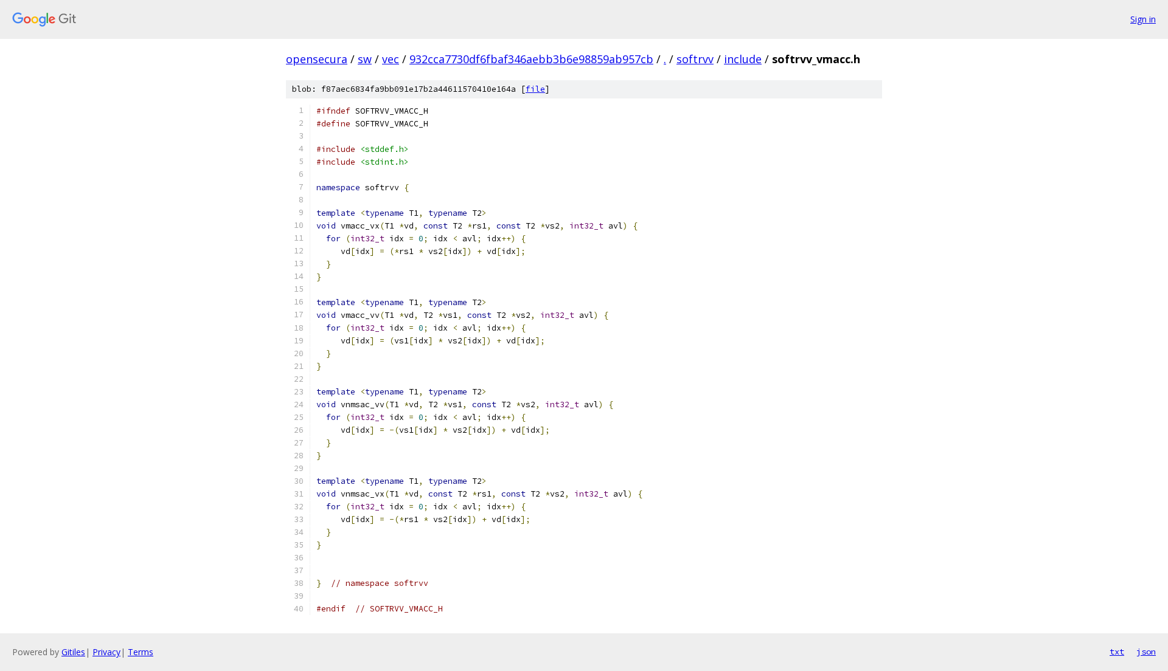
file (535, 89)
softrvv (695, 59)
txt (1117, 651)
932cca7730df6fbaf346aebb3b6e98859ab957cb (531, 59)
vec (390, 59)
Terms (140, 652)
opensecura (316, 59)
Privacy (106, 652)
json (1146, 651)
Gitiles (73, 652)
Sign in (1143, 19)
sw (365, 59)
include (743, 59)
